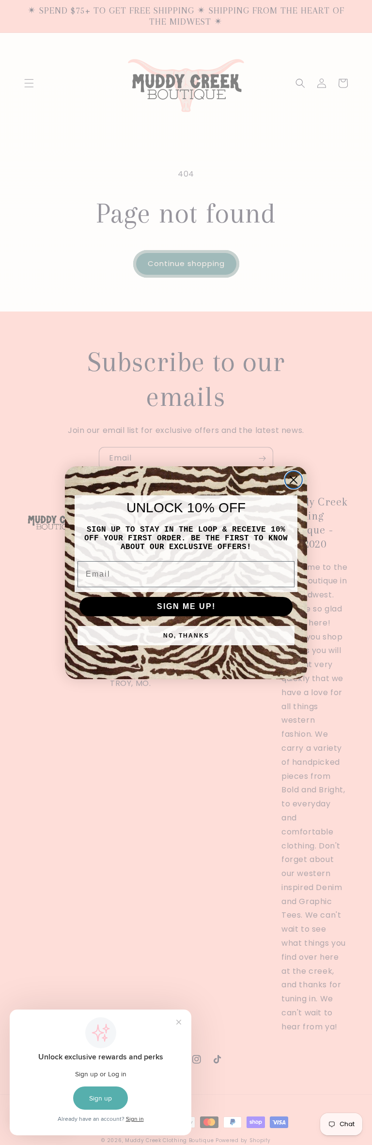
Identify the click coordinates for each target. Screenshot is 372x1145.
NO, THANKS (186, 635)
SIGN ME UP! (186, 606)
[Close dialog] (293, 480)
